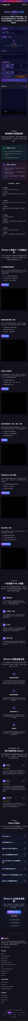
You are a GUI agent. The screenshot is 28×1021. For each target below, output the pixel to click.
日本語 (14, 1012)
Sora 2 (2, 966)
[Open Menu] (1, 4)
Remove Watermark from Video (8, 964)
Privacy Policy (4, 995)
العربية (24, 1014)
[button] (12, 1)
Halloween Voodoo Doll (6, 988)
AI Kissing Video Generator (7, 986)
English (5, 1012)
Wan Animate (4, 960)
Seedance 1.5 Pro (5, 971)
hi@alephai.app (6, 947)
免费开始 (24, 4)
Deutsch (4, 1014)
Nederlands (14, 1016)
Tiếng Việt (19, 1014)
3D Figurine (3, 984)
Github (2, 1002)
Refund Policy (4, 999)
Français (22, 1012)
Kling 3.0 (3, 975)
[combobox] (14, 32)
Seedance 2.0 (4, 973)
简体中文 (9, 1012)
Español (14, 1014)
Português (9, 1014)
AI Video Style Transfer (6, 962)
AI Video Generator (5, 955)
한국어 (18, 1012)
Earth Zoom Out (4, 982)
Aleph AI (3, 953)
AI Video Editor (4, 958)
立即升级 (21, 76)
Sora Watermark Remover (7, 969)
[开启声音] (23, 86)
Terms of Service (5, 997)
